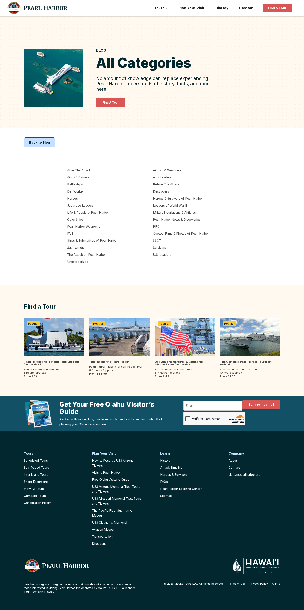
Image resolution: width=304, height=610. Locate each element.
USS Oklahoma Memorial (109, 522)
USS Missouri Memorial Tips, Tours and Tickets (117, 501)
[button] (161, 8)
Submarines (75, 248)
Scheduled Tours (36, 461)
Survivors (159, 248)
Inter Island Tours (36, 475)
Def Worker (75, 191)
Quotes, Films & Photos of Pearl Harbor (181, 233)
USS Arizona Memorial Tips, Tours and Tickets (116, 489)
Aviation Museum (104, 530)
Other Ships (75, 219)
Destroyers (161, 191)
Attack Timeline (171, 468)
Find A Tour (110, 102)
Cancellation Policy (37, 503)
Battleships (75, 184)
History (165, 461)
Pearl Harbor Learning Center (181, 489)
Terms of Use (237, 583)
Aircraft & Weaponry (167, 170)
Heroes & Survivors (174, 475)
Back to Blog (39, 142)
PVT (70, 233)
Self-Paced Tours (36, 468)
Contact (234, 468)
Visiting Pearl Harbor (106, 472)
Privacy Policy (259, 583)
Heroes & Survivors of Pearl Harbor (178, 198)
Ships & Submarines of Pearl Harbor (92, 241)
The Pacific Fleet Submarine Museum (112, 513)
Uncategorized (77, 262)
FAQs (164, 482)
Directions (99, 544)
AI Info (276, 583)
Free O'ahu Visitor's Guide (110, 480)
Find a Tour (277, 8)
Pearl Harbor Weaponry (83, 226)
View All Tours (34, 489)
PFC (156, 226)
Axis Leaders (162, 177)
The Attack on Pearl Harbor (86, 255)
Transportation (102, 537)
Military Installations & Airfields (174, 212)
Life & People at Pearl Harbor (88, 212)
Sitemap (166, 496)
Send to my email (261, 404)
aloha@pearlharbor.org (244, 475)
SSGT (157, 241)
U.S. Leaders (162, 255)
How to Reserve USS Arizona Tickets (112, 463)
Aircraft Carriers (78, 177)
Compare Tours (35, 496)
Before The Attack (166, 184)
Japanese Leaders (80, 205)
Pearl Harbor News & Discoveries (177, 219)
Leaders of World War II (170, 205)
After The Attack (79, 170)
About (233, 461)
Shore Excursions (36, 482)
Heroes (72, 198)
